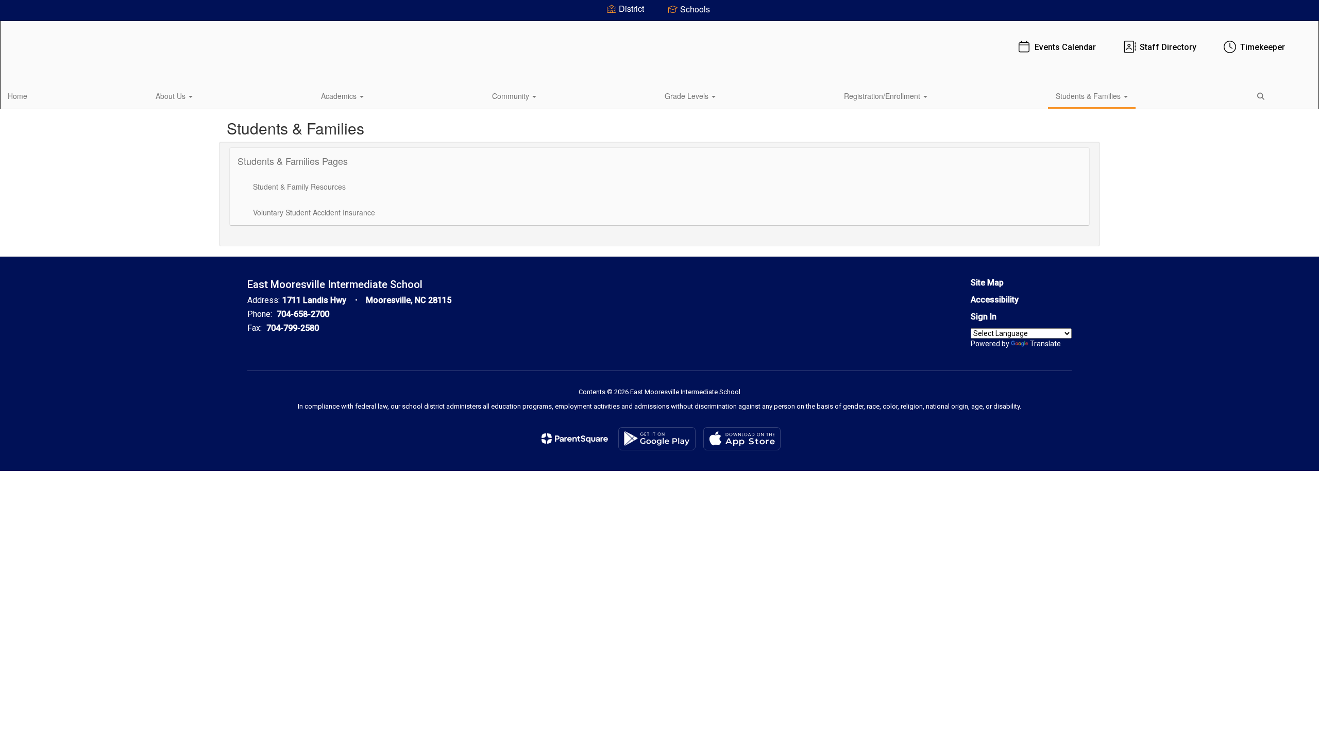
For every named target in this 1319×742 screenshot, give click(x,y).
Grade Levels (688, 96)
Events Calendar (1065, 47)
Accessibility (995, 300)
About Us (172, 96)
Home (17, 96)
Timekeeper (1262, 47)
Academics (340, 96)
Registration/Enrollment (883, 96)
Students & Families (1089, 96)
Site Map (987, 283)
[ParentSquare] (575, 438)
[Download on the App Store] (742, 438)
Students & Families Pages (293, 160)
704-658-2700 (303, 314)
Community (511, 96)
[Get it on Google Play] (657, 438)
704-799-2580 (292, 328)
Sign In (983, 317)
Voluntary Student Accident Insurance (314, 212)
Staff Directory (1168, 47)
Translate (1045, 344)
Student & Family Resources (299, 186)
